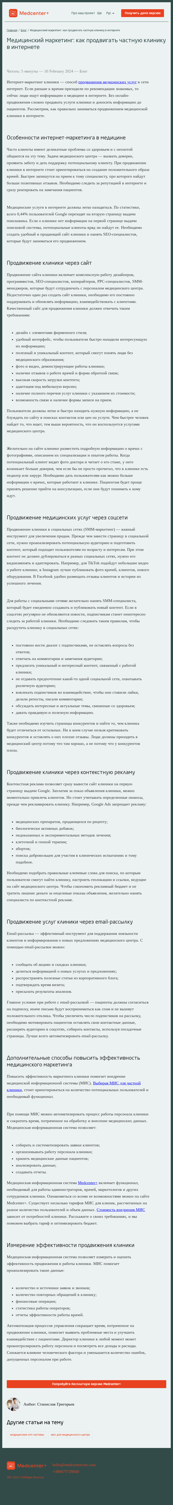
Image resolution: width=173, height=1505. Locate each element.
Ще (99, 13)
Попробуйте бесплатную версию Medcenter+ (86, 1384)
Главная (12, 30)
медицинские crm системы (27, 1434)
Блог (24, 30)
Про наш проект (83, 13)
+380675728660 (65, 1471)
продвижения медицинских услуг (107, 82)
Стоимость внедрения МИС (121, 1209)
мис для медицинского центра (70, 1434)
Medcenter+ (88, 1183)
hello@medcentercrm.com (74, 1465)
